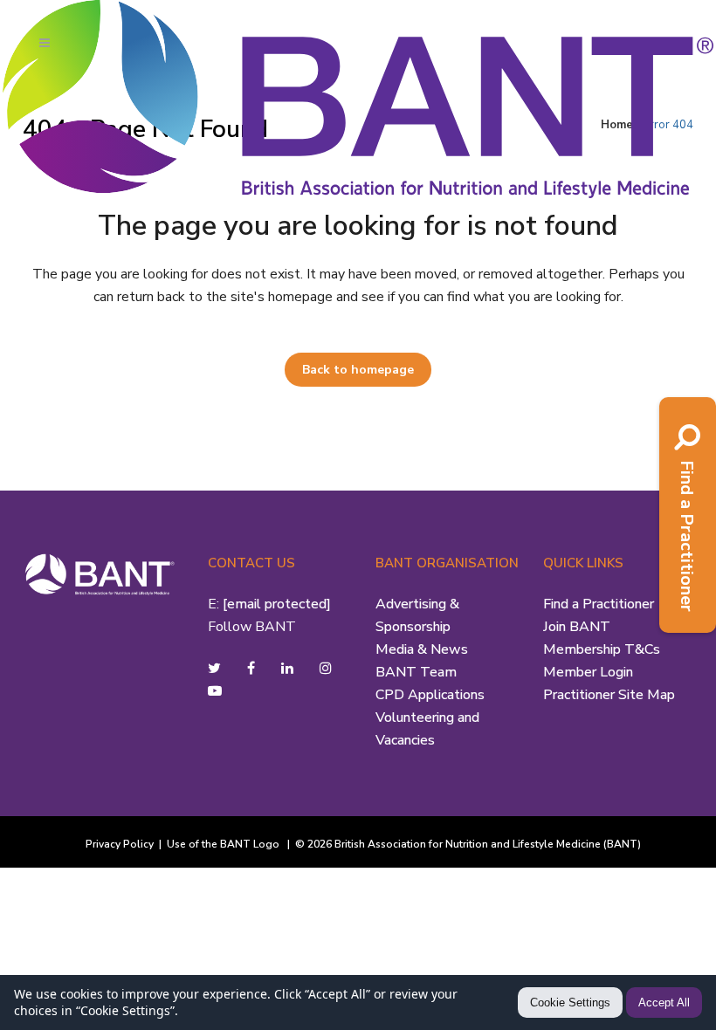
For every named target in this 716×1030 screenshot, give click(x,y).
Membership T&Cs (601, 649)
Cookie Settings (570, 1002)
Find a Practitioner (598, 604)
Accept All (664, 1002)
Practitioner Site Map (609, 694)
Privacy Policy (120, 844)
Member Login (588, 672)
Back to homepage (358, 369)
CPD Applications (430, 694)
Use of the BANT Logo (224, 844)
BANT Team (416, 672)
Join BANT (576, 626)
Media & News (421, 649)
